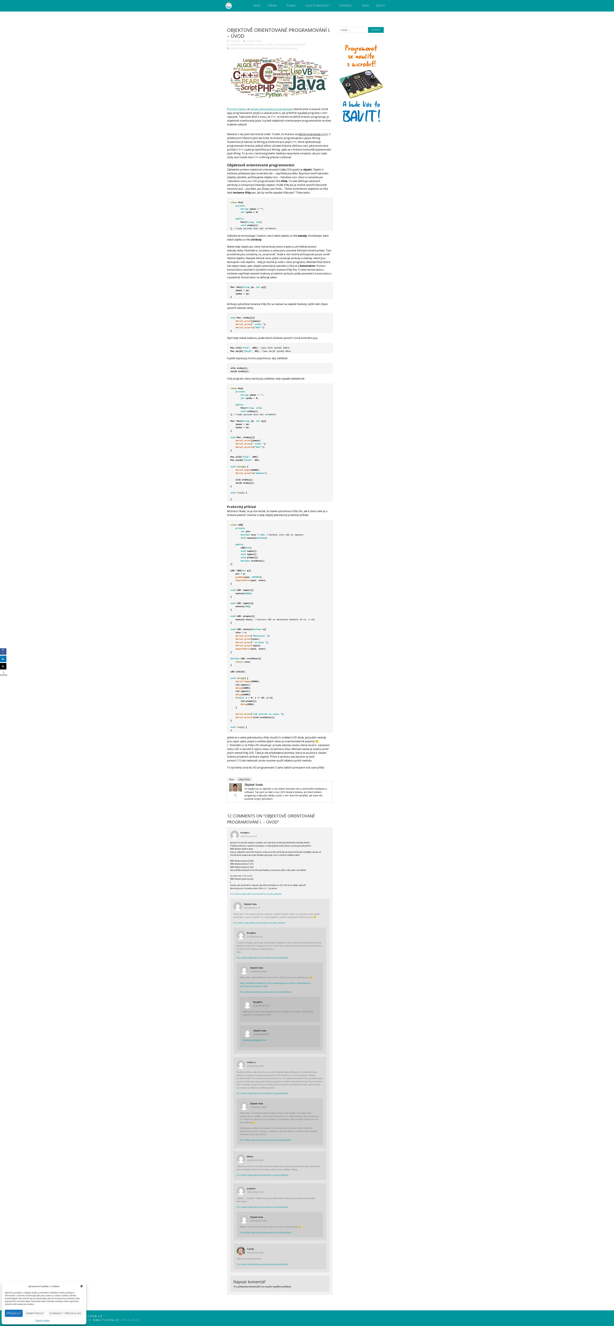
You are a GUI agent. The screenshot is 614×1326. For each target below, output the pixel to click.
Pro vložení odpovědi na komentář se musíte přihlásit (256, 893)
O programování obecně (290, 44)
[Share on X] (3, 666)
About (231, 779)
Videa (365, 5)
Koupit (380, 5)
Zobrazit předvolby (65, 1313)
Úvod (256, 5)
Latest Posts (244, 779)
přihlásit (286, 1286)
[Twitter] (235, 795)
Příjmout (14, 1313)
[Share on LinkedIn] (3, 659)
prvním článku (237, 109)
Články (291, 5)
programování (288, 48)
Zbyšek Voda (254, 41)
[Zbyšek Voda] (235, 790)
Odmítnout (35, 1313)
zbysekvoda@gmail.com (255, 1040)
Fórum (272, 5)
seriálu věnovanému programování (271, 109)
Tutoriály (345, 5)
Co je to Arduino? (317, 5)
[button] (81, 1286)
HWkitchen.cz (106, 1320)
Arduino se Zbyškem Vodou (247, 44)
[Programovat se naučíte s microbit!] (361, 123)
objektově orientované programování (254, 48)
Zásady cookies (42, 1320)
